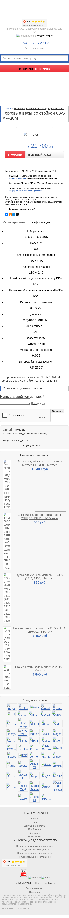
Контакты (34, 833)
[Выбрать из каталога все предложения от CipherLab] (57, 707)
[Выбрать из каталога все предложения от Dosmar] (11, 723)
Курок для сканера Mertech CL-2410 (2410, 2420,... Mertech (39, 576)
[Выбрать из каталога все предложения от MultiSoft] (23, 740)
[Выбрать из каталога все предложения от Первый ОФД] (23, 786)
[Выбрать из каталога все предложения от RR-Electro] (46, 748)
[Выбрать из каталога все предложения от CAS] (34, 707)
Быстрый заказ (39, 154)
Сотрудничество (34, 888)
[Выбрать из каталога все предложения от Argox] (12, 707)
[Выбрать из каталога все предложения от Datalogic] (22, 714)
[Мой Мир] (13, 214)
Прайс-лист (34, 829)
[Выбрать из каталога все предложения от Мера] (34, 775)
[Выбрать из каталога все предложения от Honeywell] (11, 732)
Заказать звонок (34, 48)
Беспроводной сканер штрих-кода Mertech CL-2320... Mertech (40, 463)
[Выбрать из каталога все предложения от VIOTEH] (46, 755)
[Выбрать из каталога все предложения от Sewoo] (12, 755)
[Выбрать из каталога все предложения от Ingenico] (34, 732)
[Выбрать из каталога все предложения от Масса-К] (23, 775)
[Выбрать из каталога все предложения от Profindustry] (35, 747)
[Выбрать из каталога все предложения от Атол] (46, 764)
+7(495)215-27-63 (34, 43)
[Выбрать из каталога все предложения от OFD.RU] (34, 740)
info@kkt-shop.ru (45, 36)
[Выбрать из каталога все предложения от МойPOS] (58, 775)
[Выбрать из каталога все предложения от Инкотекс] (11, 775)
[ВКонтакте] (6, 214)
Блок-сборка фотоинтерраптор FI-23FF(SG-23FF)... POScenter (40, 516)
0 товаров (42, 69)
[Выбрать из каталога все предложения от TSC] (23, 755)
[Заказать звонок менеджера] (59, 154)
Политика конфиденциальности (34, 853)
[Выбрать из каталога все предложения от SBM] (57, 748)
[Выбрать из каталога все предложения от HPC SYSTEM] (23, 732)
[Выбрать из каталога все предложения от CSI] (11, 714)
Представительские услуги (34, 849)
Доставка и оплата (34, 825)
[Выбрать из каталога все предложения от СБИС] (46, 786)
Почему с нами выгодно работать (34, 845)
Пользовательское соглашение (35, 856)
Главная (7, 108)
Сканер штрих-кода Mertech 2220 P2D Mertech (39, 668)
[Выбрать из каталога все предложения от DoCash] (45, 714)
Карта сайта (34, 836)
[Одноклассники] (10, 214)
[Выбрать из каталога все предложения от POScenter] (12, 747)
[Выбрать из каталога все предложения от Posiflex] (23, 747)
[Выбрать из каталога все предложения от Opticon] (46, 740)
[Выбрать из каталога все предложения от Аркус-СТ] (34, 764)
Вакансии (34, 892)
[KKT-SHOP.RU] (34, 8)
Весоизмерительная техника (30, 108)
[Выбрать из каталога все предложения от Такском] (23, 797)
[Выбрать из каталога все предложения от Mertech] (11, 740)
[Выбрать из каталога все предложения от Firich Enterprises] (23, 723)
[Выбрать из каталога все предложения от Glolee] (46, 723)
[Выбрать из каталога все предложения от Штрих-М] (34, 797)
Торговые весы (56, 108)
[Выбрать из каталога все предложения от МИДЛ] (46, 775)
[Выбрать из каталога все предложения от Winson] (57, 755)
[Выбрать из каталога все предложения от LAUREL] (46, 732)
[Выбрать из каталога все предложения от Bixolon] (23, 707)
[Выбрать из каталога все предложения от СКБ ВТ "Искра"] (58, 786)
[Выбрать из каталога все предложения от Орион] (11, 786)
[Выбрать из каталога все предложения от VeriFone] (34, 755)
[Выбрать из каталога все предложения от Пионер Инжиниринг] (34, 786)
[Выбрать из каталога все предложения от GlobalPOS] (34, 723)
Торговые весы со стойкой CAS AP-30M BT (32, 377)
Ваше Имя (38, 403)
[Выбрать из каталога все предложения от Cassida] (46, 707)
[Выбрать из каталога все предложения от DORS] (57, 714)
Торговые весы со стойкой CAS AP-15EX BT (28, 380)
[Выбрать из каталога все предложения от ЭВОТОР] (46, 797)
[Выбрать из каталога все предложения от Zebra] (23, 764)
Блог (34, 822)
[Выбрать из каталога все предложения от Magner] (58, 732)
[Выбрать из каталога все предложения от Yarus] (11, 764)
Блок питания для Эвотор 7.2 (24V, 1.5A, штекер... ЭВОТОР (39, 629)
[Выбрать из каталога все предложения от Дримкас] (58, 764)
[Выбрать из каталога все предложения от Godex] (58, 723)
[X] (17, 214)
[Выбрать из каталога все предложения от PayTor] (58, 740)
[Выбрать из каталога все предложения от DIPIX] (34, 714)
